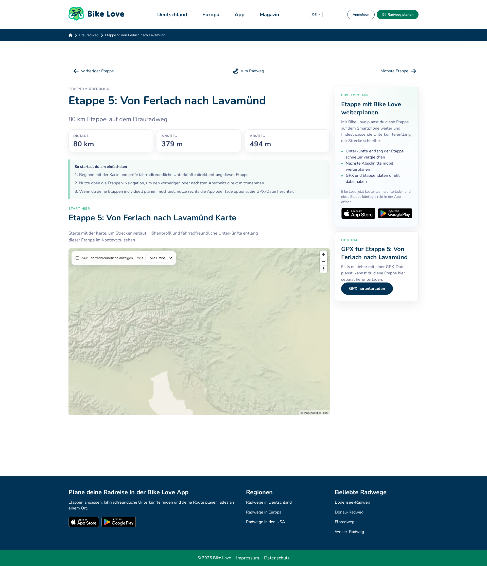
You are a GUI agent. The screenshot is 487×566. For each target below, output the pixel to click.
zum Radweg (252, 71)
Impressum (247, 558)
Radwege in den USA (265, 522)
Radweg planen (400, 14)
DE (314, 14)
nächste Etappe (394, 71)
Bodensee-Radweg (352, 502)
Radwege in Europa (263, 512)
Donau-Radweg (349, 512)
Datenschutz (276, 558)
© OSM (323, 413)
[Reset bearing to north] (323, 269)
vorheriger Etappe (97, 71)
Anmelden (361, 14)
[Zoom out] (323, 261)
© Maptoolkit (309, 413)
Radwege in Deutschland (269, 502)
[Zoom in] (323, 254)
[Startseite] (99, 14)
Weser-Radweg (349, 532)
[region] (199, 331)
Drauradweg (88, 35)
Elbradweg (344, 522)
